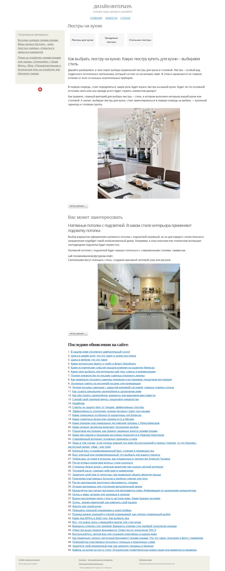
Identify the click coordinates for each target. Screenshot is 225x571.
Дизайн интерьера (112, 6)
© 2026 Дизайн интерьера (29, 560)
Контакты (82, 560)
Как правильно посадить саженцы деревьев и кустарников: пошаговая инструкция (121, 379)
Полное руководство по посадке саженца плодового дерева (108, 375)
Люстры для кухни (82, 39)
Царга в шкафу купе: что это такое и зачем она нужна (103, 355)
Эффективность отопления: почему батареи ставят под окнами (111, 411)
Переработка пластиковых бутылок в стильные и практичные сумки (113, 542)
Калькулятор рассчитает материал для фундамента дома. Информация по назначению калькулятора (134, 490)
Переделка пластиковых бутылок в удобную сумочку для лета (110, 478)
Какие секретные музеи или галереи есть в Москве (103, 419)
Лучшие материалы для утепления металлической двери (107, 486)
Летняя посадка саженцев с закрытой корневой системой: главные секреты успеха (123, 387)
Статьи (125, 17)
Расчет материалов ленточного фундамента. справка (105, 482)
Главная (96, 17)
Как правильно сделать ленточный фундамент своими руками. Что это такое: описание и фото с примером (137, 538)
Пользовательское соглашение (100, 560)
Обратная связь (145, 560)
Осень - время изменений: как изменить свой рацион (104, 502)
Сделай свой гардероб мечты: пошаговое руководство (105, 399)
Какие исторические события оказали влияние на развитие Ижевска (113, 367)
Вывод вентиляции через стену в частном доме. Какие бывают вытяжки (116, 498)
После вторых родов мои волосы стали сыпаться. (102, 462)
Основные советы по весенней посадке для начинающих (106, 383)
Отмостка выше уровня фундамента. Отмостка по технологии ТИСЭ (114, 530)
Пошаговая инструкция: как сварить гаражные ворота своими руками (114, 431)
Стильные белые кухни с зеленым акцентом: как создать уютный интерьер (117, 466)
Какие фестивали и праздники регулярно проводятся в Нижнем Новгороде (118, 435)
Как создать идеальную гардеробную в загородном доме (106, 391)
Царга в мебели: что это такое (89, 359)
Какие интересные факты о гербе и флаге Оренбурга (103, 363)
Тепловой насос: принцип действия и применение (103, 470)
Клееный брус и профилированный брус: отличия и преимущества (113, 451)
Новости (111, 17)
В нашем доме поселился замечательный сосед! (100, 352)
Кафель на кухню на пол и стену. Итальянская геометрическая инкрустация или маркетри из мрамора (134, 550)
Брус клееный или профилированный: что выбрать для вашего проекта (116, 455)
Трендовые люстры (111, 39)
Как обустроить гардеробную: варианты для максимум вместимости (113, 395)
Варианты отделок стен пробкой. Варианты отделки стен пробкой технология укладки (124, 526)
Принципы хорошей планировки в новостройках (101, 510)
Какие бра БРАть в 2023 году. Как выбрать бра (100, 518)
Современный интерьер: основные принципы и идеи (104, 439)
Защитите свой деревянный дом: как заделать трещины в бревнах (113, 546)
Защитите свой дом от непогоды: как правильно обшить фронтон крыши (116, 474)
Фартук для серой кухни (86, 506)
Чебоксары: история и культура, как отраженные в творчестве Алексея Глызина (121, 459)
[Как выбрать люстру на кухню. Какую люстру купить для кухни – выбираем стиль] (139, 153)
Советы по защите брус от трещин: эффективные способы (108, 407)
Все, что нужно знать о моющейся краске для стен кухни (106, 522)
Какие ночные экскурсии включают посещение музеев (105, 427)
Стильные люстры (140, 39)
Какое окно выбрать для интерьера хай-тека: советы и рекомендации (113, 371)
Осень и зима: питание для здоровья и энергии (101, 494)
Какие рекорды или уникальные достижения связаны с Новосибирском (115, 423)
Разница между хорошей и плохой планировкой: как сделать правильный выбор (121, 514)
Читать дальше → (78, 206)
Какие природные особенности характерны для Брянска (106, 415)
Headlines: (78, 403)
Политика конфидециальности (91, 564)
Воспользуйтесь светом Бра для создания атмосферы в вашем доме (114, 534)
